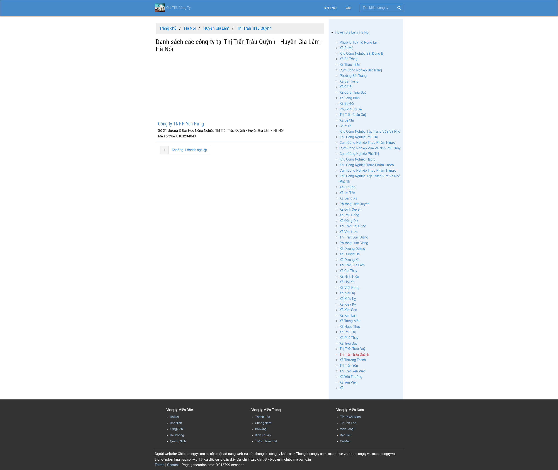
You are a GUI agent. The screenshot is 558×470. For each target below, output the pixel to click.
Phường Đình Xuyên (354, 204)
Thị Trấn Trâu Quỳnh (354, 354)
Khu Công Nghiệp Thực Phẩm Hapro (367, 165)
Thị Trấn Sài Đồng (353, 226)
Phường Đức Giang (354, 243)
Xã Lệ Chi (347, 120)
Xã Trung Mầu (350, 321)
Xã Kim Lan (348, 315)
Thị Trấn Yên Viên (353, 371)
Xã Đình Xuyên (350, 209)
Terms (159, 465)
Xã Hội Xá (347, 282)
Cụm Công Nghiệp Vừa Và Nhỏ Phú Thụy (370, 148)
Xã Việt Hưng (349, 288)
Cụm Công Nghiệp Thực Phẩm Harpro (368, 170)
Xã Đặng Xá (348, 198)
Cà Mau (345, 441)
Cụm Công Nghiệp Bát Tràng (361, 70)
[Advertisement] (240, 87)
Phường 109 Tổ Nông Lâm (359, 42)
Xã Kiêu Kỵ (348, 299)
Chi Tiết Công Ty (178, 8)
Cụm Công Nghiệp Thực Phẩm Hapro (367, 142)
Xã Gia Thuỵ (348, 271)
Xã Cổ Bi (346, 87)
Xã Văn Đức (348, 232)
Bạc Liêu (346, 435)
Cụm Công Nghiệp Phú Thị (359, 154)
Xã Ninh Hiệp (349, 276)
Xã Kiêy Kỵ (348, 304)
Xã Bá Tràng (348, 59)
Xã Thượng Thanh (353, 360)
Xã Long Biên (350, 98)
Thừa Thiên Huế (266, 441)
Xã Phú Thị (348, 332)
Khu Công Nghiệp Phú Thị (359, 137)
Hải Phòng (177, 435)
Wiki (348, 8)
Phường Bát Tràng (353, 76)
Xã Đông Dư (349, 221)
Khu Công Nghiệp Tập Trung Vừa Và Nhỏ (370, 131)
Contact (173, 465)
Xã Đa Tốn (347, 193)
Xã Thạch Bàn (350, 65)
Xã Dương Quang (352, 249)
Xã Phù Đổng (349, 215)
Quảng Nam (263, 423)
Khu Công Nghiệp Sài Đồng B (361, 53)
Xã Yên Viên (348, 382)
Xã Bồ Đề (347, 103)
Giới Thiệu (330, 8)
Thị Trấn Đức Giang (354, 237)
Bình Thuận (263, 435)
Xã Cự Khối (348, 187)
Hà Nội (174, 417)
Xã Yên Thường (351, 377)
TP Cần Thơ (348, 423)
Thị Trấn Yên (349, 365)
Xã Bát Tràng (349, 81)
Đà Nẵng (261, 429)
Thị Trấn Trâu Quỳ (353, 349)
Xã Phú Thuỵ (349, 338)
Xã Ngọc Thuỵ (350, 327)
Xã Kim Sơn (348, 310)
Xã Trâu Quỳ (348, 343)
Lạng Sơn (176, 429)
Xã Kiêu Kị (347, 293)
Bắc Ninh (176, 423)
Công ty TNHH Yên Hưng (181, 124)
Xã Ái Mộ (346, 48)
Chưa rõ (345, 126)
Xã (342, 388)
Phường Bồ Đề (351, 109)
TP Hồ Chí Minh (350, 417)
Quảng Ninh (178, 441)
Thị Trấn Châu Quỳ (353, 115)
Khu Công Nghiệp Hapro (358, 159)
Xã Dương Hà (350, 254)
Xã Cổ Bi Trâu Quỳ (353, 92)
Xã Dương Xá (349, 260)
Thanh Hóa (262, 417)
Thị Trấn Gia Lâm (352, 265)
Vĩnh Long (347, 429)
